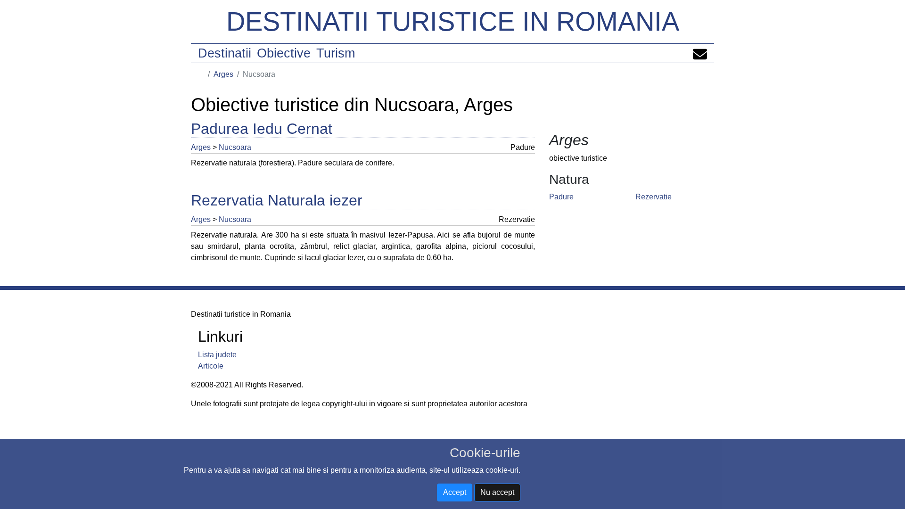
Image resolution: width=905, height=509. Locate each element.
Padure (561, 197)
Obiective (284, 53)
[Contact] (700, 53)
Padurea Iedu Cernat (261, 128)
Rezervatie (653, 197)
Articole (210, 366)
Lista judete (217, 355)
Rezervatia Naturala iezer (276, 200)
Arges (223, 74)
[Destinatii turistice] (201, 74)
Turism (335, 53)
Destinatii (224, 53)
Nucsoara (235, 147)
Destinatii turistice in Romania (452, 21)
